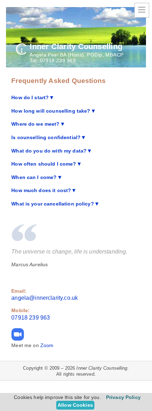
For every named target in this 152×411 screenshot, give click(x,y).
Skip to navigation (141, 10)
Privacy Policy (123, 397)
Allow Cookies (75, 405)
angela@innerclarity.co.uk (44, 298)
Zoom (47, 345)
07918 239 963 (58, 60)
